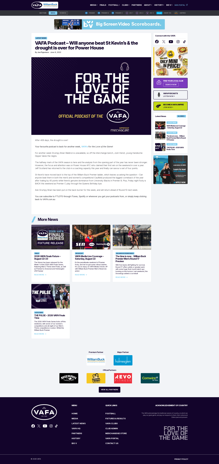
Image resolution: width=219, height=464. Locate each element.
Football (113, 5)
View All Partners (109, 390)
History (158, 5)
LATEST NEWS (79, 423)
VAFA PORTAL (112, 438)
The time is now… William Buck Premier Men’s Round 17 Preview (131, 259)
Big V (168, 5)
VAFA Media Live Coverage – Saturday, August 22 (89, 257)
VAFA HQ (76, 428)
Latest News (41, 38)
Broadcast (79, 253)
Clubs (125, 5)
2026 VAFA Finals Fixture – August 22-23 (47, 257)
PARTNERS (77, 433)
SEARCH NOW (170, 85)
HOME (75, 413)
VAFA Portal (179, 5)
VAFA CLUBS (111, 423)
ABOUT (147, 5)
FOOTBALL (110, 413)
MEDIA (75, 418)
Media (93, 5)
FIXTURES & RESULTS (115, 418)
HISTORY (76, 438)
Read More (39, 275)
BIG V (74, 443)
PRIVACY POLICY (181, 459)
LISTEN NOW (168, 96)
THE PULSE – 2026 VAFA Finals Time (49, 316)
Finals (103, 5)
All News (181, 116)
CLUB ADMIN (111, 428)
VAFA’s (84, 146)
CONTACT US (111, 443)
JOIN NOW (167, 107)
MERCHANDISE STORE (116, 433)
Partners (137, 5)
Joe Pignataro (43, 52)
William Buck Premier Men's (125, 253)
